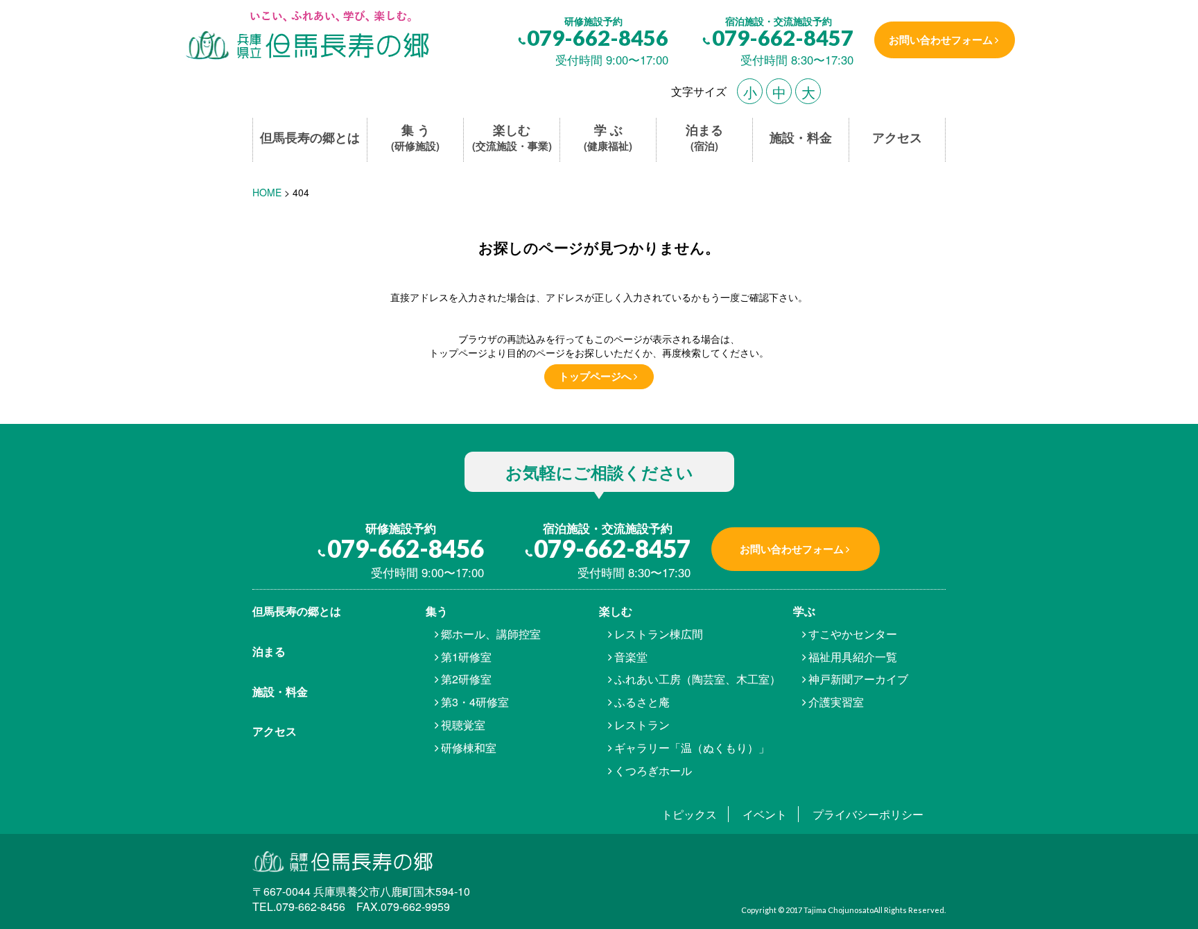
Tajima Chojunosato (839, 909)
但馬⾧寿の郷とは (296, 611)
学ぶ (804, 611)
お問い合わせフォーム (941, 39)
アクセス (897, 137)
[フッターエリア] (375, 860)
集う (437, 611)
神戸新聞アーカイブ (858, 679)
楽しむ (512, 137)
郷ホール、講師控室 (491, 634)
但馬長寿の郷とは (310, 137)
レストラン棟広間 (658, 634)
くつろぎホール (653, 770)
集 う (415, 137)
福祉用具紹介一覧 (852, 657)
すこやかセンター (852, 634)
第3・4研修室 (475, 702)
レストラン (642, 725)
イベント (765, 814)
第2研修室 (466, 679)
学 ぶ (608, 137)
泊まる (704, 137)
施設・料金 (801, 137)
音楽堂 (631, 657)
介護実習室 (836, 702)
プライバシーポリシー (868, 814)
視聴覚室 (463, 725)
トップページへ (595, 376)
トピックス (689, 814)
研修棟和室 (468, 748)
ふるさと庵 (642, 702)
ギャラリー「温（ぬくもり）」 (692, 748)
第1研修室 (466, 657)
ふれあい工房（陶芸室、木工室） (697, 679)
